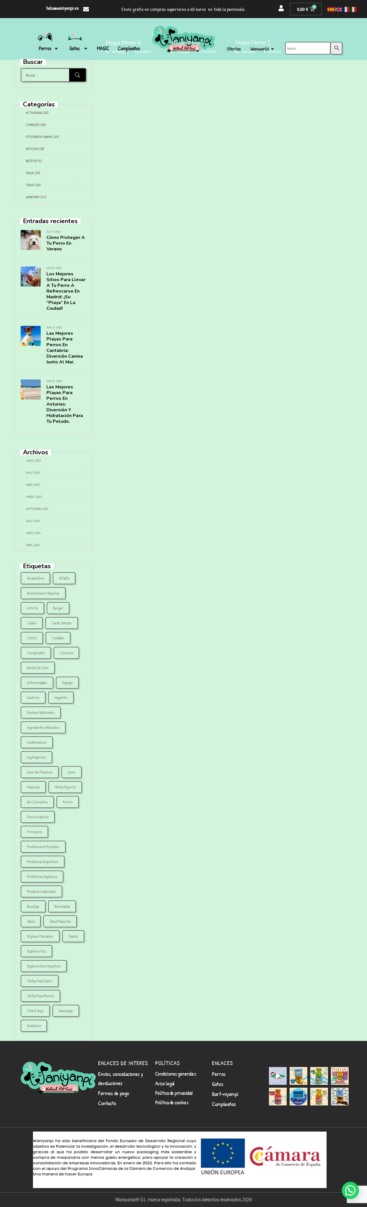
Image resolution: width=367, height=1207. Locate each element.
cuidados (58, 638)
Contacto (107, 1103)
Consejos (33, 124)
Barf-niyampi (225, 1094)
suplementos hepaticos (43, 966)
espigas (67, 682)
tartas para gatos (39, 981)
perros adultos (37, 816)
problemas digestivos (42, 861)
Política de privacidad (173, 1093)
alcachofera (35, 578)
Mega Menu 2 (188, 42)
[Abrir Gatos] (85, 48)
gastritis (33, 697)
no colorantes (37, 802)
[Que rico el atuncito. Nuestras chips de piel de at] (340, 1096)
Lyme (71, 772)
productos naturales (41, 891)
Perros (218, 1074)
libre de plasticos (39, 772)
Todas (30, 184)
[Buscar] (77, 75)
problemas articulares (43, 846)
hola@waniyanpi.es (62, 8)
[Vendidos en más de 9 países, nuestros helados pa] (340, 1076)
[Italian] (353, 9)
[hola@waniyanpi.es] (86, 9)
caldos (31, 623)
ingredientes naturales (43, 727)
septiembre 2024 (37, 508)
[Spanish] (331, 9)
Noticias (32, 148)
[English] (338, 9)
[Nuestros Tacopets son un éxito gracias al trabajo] (298, 1076)
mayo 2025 (33, 472)
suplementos (36, 951)
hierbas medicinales (40, 712)
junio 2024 (33, 532)
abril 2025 (33, 484)
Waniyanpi (33, 196)
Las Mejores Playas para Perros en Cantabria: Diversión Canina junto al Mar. (64, 347)
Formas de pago (113, 1093)
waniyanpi (66, 1010)
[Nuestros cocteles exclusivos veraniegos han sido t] (319, 1096)
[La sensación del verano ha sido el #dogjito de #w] (319, 1076)
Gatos (217, 1084)
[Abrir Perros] (56, 48)
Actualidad (34, 112)
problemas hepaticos (42, 876)
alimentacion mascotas (43, 593)
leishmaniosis (36, 742)
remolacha (62, 906)
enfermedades (37, 682)
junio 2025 (33, 460)
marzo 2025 (34, 496)
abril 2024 (33, 544)
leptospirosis (36, 757)
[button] (350, 1190)
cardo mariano (62, 623)
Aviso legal (165, 1083)
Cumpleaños (36, 652)
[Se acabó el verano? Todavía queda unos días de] (298, 1096)
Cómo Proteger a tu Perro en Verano (65, 243)
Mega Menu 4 (123, 42)
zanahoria (34, 1025)
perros (68, 802)
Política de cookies (171, 1102)
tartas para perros (40, 995)
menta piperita (65, 787)
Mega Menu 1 (253, 42)
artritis (32, 608)
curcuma (66, 652)
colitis (32, 638)
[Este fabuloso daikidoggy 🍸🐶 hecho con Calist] (278, 1096)
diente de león (37, 667)
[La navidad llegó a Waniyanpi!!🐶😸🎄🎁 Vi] (278, 1076)
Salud (30, 172)
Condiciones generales (175, 1073)
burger (58, 608)
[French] (346, 9)
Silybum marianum (40, 936)
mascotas (33, 787)
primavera (34, 831)
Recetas (31, 160)
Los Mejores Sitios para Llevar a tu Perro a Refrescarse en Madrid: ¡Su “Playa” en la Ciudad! (65, 291)
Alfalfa (64, 578)
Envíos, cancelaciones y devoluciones (120, 1078)
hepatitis (60, 697)
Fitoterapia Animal (39, 136)
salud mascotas (60, 921)
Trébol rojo (35, 1010)
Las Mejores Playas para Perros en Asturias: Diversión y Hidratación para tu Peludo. (64, 404)
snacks (73, 936)
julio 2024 (33, 520)
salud (30, 921)
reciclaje (33, 906)
